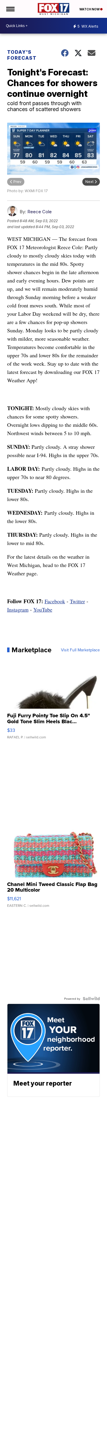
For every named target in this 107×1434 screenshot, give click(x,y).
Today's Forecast (22, 55)
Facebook (55, 601)
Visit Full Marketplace (80, 650)
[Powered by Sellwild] (91, 998)
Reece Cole (39, 211)
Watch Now (89, 9)
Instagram (18, 609)
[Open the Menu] (9, 8)
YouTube (42, 609)
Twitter (77, 601)
